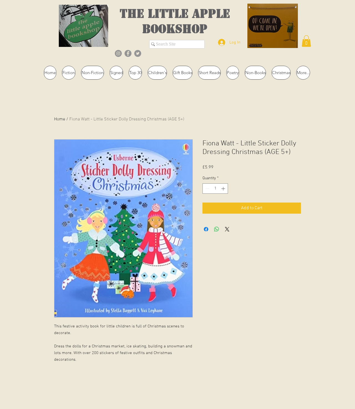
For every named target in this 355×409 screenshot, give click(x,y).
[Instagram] (118, 53)
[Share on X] (227, 229)
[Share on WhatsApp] (216, 229)
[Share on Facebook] (206, 229)
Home (59, 119)
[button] (306, 41)
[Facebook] (128, 53)
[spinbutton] (215, 188)
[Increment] (223, 188)
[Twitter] (137, 53)
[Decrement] (206, 188)
